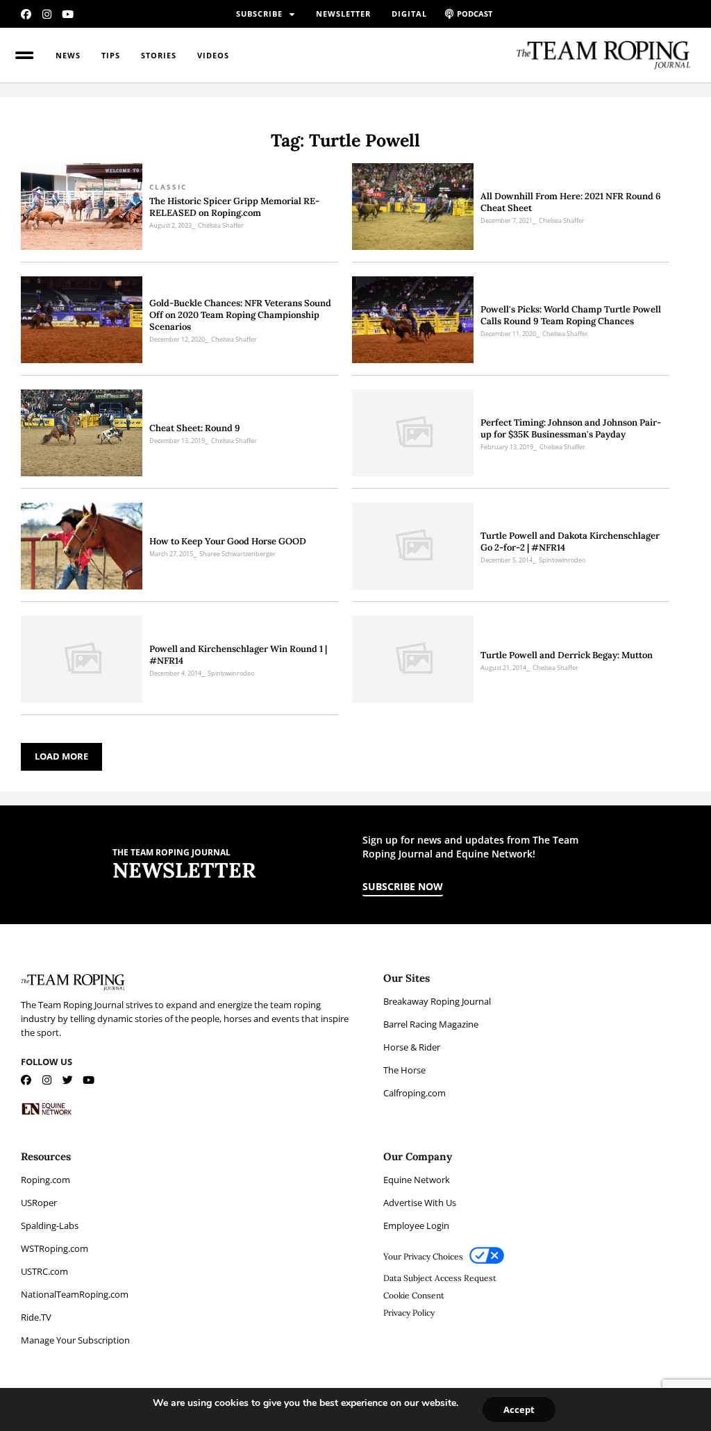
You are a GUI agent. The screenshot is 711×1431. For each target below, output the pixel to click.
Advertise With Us (419, 1202)
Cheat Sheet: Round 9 (194, 428)
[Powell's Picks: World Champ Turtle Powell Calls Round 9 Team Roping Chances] (413, 319)
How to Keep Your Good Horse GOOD (227, 541)
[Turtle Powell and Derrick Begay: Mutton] (413, 659)
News (68, 55)
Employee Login (416, 1225)
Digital (409, 13)
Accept (519, 1409)
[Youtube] (67, 14)
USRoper (39, 1202)
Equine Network (416, 1179)
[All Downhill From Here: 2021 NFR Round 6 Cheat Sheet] (413, 206)
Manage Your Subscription (75, 1340)
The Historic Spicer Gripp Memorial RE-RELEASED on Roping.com (234, 207)
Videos (213, 55)
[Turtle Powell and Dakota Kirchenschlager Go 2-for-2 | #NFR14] (413, 546)
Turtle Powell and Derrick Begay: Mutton (566, 655)
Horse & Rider (411, 1047)
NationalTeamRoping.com (74, 1294)
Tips (110, 55)
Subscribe (259, 13)
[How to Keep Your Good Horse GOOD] (81, 546)
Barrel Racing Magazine (430, 1024)
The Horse (404, 1070)
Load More (61, 756)
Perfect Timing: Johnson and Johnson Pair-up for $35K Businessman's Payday (570, 428)
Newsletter (343, 13)
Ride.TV (36, 1317)
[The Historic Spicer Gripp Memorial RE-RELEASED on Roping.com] (81, 206)
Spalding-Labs (49, 1225)
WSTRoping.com (54, 1248)
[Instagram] (47, 14)
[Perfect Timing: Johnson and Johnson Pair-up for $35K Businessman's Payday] (413, 433)
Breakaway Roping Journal (437, 1001)
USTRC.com (44, 1271)
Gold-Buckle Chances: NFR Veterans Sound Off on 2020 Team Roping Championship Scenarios (240, 315)
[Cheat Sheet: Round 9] (81, 433)
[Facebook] (26, 14)
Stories (158, 55)
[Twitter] (67, 1080)
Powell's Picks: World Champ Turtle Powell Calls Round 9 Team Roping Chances (570, 315)
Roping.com (45, 1179)
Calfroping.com (414, 1093)
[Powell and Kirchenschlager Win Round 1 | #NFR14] (81, 659)
